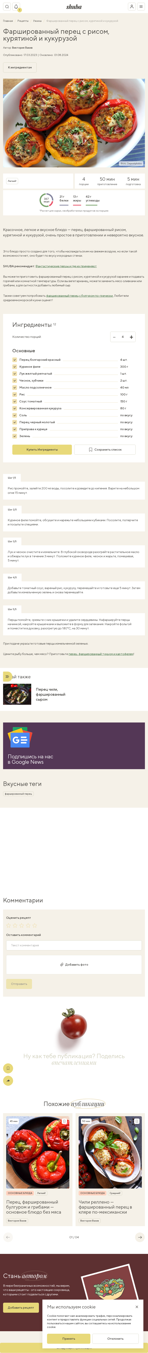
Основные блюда (20, 1193)
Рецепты (23, 20)
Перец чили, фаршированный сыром (50, 694)
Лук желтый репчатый (35, 373)
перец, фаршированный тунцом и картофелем (101, 654)
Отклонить (115, 1338)
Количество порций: (26, 336)
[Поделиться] (8, 1081)
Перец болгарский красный (40, 360)
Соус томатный (30, 401)
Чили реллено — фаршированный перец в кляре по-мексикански (105, 1207)
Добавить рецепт (21, 1307)
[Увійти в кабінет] (132, 6)
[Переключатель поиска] (7, 6)
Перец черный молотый (37, 422)
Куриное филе (29, 366)
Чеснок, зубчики (31, 380)
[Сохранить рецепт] (8, 1068)
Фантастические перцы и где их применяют (66, 266)
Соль (23, 415)
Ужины (37, 20)
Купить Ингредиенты (42, 449)
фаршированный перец (18, 793)
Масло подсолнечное (35, 387)
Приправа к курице (33, 429)
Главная (8, 20)
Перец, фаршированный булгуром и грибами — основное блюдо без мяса (33, 1207)
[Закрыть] (137, 1307)
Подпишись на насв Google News (30, 759)
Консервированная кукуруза (40, 408)
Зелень (24, 436)
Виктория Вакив (22, 47)
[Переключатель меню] (141, 6)
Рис (22, 394)
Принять (68, 1338)
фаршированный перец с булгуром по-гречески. (79, 296)
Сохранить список (108, 449)
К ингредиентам (20, 67)
